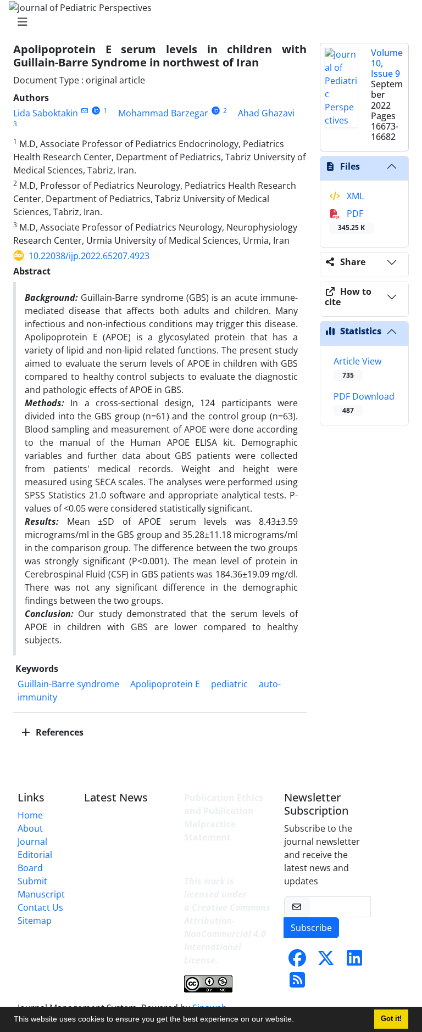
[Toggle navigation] (208, 22)
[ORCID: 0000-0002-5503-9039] (215, 110)
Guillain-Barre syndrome (68, 684)
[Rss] (297, 983)
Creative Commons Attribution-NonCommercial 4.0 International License (227, 933)
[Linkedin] (354, 961)
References (59, 732)
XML (354, 196)
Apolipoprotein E (165, 684)
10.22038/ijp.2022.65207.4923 (89, 256)
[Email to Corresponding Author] (84, 110)
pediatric (229, 684)
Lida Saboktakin (45, 113)
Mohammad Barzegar (163, 113)
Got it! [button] (391, 1019)
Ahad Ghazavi (266, 113)
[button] (297, 1020)
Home (30, 815)
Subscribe (311, 928)
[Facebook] (297, 961)
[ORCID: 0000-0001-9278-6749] (96, 110)
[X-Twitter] (326, 961)
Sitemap (35, 921)
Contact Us (40, 907)
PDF (351, 219)
